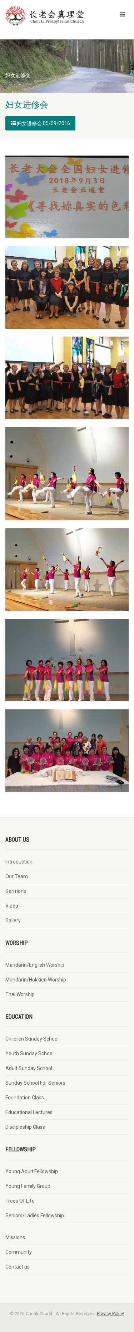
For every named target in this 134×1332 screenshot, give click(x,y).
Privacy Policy (110, 1313)
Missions (15, 1237)
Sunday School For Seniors (35, 1083)
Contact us (17, 1267)
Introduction (19, 862)
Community (18, 1252)
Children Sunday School (32, 1039)
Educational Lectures (29, 1112)
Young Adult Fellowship (31, 1171)
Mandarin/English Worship (34, 965)
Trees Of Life (20, 1201)
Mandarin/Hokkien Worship (35, 980)
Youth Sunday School (29, 1053)
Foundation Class (24, 1097)
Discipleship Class (25, 1127)
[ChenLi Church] (44, 15)
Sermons (15, 891)
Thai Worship (20, 994)
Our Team (16, 876)
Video (11, 906)
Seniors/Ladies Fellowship (34, 1215)
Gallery (13, 920)
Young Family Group (27, 1186)
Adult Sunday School (28, 1068)
